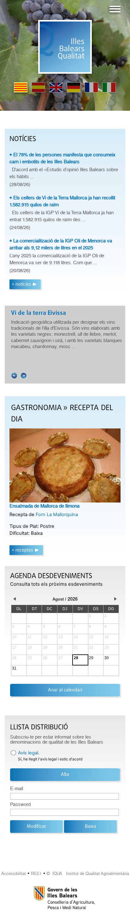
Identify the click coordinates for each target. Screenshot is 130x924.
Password (20, 804)
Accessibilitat (13, 873)
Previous (14, 375)
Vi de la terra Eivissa (38, 313)
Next (24, 375)
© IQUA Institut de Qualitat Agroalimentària (88, 873)
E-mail (16, 788)
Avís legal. (28, 753)
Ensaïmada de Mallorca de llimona (44, 506)
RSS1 (36, 873)
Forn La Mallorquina (57, 514)
